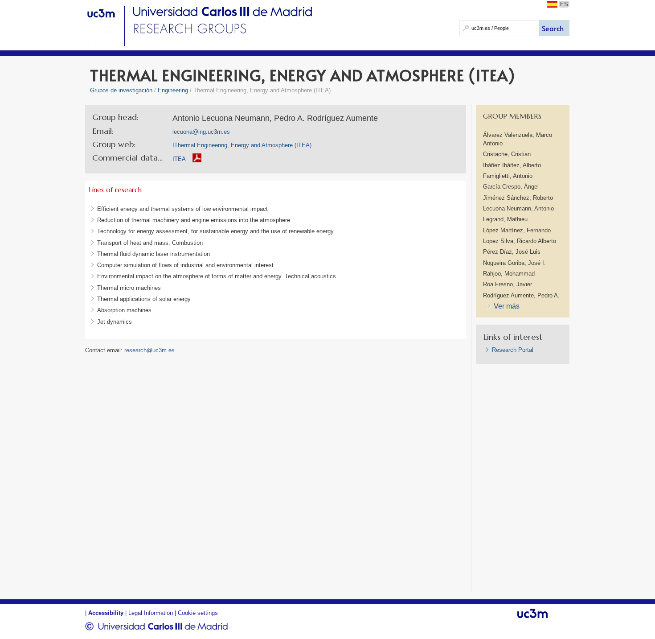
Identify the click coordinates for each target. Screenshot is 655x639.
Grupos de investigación (121, 90)
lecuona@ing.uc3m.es (201, 131)
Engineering (173, 90)
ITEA (179, 159)
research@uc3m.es (149, 350)
